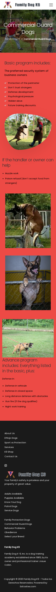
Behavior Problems (14, 528)
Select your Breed (14, 536)
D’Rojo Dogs (10, 437)
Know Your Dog (12, 502)
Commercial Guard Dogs (18, 523)
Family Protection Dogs (17, 519)
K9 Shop (8, 451)
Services (9, 447)
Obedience (10, 532)
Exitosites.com (28, 586)
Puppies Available (14, 497)
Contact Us (10, 456)
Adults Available (13, 493)
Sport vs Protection (15, 442)
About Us (9, 433)
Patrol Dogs (10, 506)
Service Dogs (11, 510)
